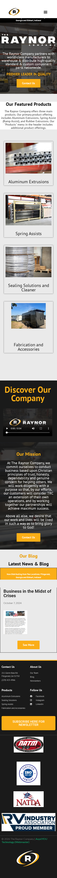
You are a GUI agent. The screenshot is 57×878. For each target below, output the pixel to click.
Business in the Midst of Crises (27, 593)
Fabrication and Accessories (28, 347)
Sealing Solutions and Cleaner (28, 287)
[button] (46, 12)
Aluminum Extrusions (28, 181)
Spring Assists (29, 233)
